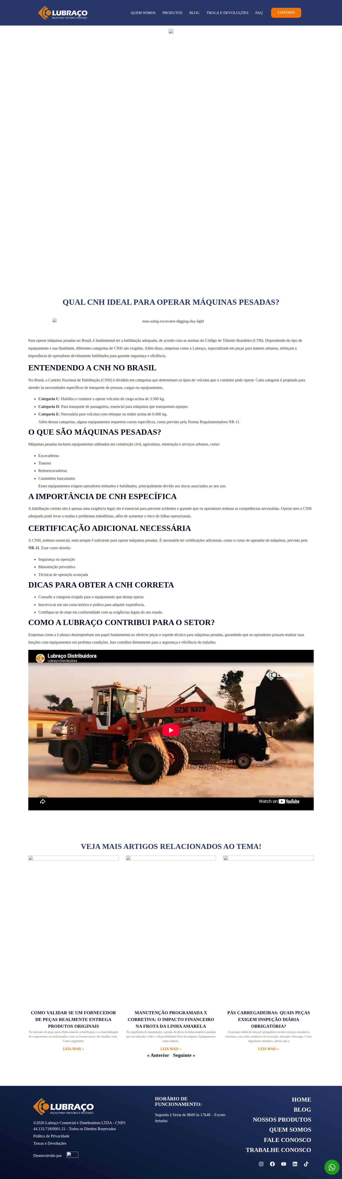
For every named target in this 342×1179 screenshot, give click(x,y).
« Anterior (158, 1055)
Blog (194, 13)
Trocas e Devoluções (49, 1143)
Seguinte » (184, 1055)
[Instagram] (261, 1164)
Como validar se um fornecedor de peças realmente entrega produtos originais (73, 1019)
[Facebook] (272, 1164)
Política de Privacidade (51, 1136)
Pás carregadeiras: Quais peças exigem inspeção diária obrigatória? (268, 1019)
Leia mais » (73, 1049)
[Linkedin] (295, 1164)
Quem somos (143, 13)
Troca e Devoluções (227, 13)
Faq (259, 13)
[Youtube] (284, 1164)
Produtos (172, 13)
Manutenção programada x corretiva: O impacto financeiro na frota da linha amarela (171, 1019)
